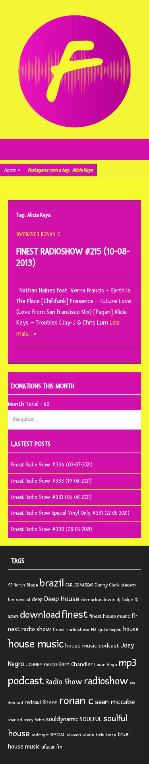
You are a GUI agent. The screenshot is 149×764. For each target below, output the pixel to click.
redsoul (33, 702)
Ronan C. (51, 234)
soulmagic (39, 735)
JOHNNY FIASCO (41, 665)
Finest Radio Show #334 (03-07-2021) (52, 465)
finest (75, 614)
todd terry (106, 734)
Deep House (61, 599)
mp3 (127, 663)
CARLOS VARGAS (79, 585)
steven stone (80, 735)
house (131, 629)
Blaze (32, 585)
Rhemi (50, 702)
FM (94, 630)
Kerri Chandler (75, 664)
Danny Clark (107, 585)
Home (12, 170)
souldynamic (62, 719)
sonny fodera (34, 720)
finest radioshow (71, 630)
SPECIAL (57, 735)
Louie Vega (105, 665)
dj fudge (125, 599)
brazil (51, 583)
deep (37, 599)
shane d (15, 719)
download (40, 615)
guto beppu (110, 630)
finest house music (109, 616)
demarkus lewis (98, 600)
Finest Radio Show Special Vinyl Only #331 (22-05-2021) (70, 513)
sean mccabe (115, 701)
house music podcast (92, 645)
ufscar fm (51, 747)
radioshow (106, 681)
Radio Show (63, 682)
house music (36, 644)
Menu (74, 149)
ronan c (76, 700)
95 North (16, 585)
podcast (26, 681)
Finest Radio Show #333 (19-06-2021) (51, 481)
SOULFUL (91, 719)
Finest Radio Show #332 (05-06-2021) (51, 497)
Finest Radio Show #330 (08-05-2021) (51, 529)
